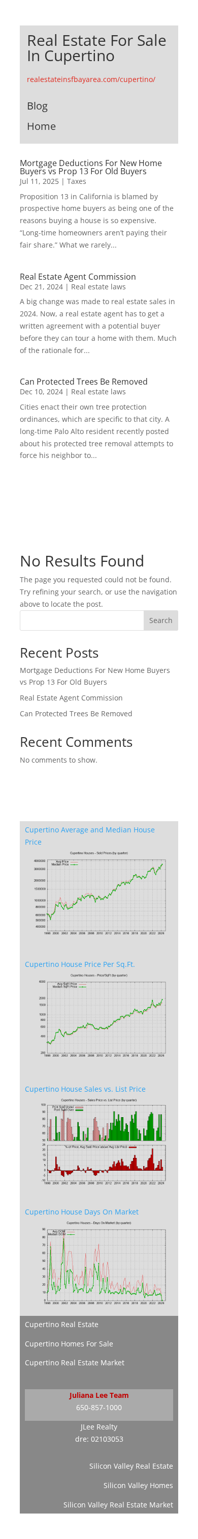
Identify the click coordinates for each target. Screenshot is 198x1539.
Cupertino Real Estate (61, 1324)
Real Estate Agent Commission (78, 276)
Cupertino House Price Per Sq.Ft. (80, 964)
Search (161, 620)
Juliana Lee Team (99, 1395)
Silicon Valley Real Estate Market (118, 1504)
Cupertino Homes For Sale (69, 1343)
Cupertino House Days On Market (82, 1212)
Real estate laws (98, 286)
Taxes (76, 181)
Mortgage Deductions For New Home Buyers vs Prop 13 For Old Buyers (91, 167)
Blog (37, 106)
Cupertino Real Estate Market (74, 1362)
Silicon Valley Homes (138, 1485)
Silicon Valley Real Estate (131, 1466)
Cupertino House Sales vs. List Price (85, 1089)
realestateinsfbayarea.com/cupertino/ (91, 79)
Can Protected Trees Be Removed (84, 381)
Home (41, 126)
